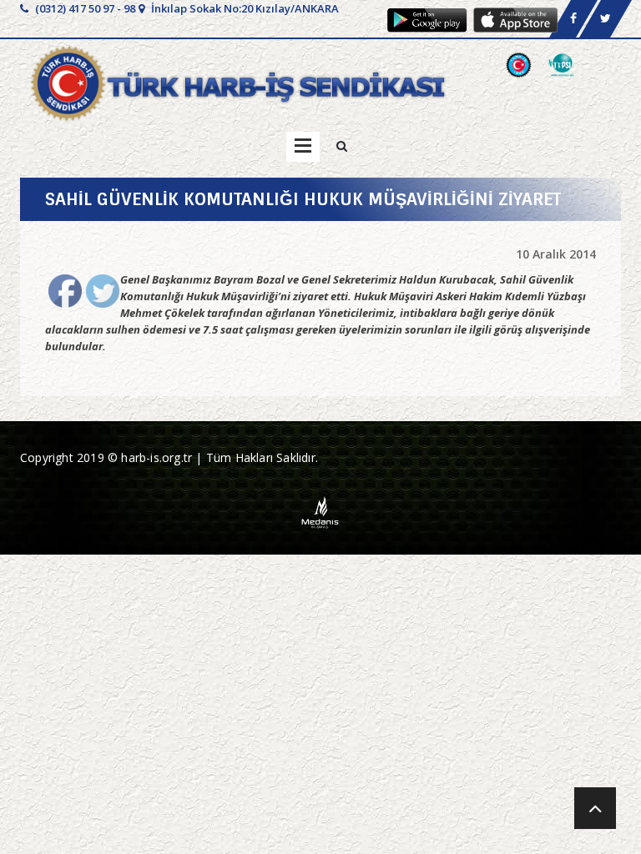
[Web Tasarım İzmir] (321, 511)
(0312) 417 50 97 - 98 (84, 8)
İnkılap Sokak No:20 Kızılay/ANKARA (244, 8)
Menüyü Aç (303, 147)
